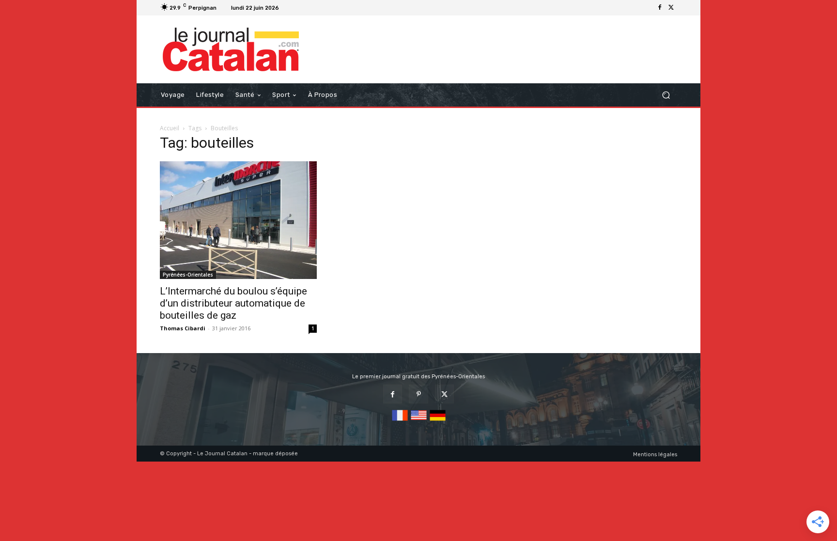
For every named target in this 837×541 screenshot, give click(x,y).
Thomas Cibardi (182, 328)
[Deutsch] (437, 421)
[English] (418, 421)
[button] (665, 95)
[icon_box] (295, 9)
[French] (399, 421)
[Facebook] (660, 8)
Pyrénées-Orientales (188, 274)
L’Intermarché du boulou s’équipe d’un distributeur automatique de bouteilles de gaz (233, 303)
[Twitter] (671, 8)
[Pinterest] (418, 394)
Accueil (169, 128)
